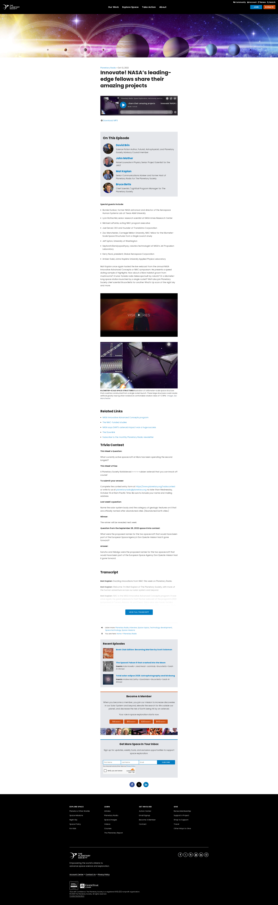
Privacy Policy (130, 766)
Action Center (145, 811)
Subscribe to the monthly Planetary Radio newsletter (128, 437)
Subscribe (166, 762)
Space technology (113, 630)
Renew (263, 2)
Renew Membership (182, 811)
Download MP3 (110, 120)
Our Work (113, 7)
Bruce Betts (123, 184)
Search (272, 2)
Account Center (77, 874)
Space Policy (75, 824)
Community (240, 2)
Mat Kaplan (124, 171)
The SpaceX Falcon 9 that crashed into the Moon (140, 662)
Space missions (128, 630)
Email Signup (144, 815)
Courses (108, 828)
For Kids (73, 828)
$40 (160, 721)
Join (256, 7)
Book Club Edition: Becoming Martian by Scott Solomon (144, 649)
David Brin (123, 145)
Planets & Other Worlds (80, 811)
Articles (107, 811)
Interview (133, 627)
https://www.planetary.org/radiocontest (155, 486)
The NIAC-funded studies (115, 422)
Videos (107, 824)
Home (119, 633)
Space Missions (76, 815)
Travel (176, 824)
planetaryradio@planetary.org (131, 489)
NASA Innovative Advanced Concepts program (125, 417)
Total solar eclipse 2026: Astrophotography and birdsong (145, 675)
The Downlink (109, 432)
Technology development (161, 627)
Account (253, 2)
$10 (131, 721)
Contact (142, 824)
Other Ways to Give (182, 828)
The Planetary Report (113, 833)
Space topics (143, 627)
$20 (146, 721)
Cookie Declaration (77, 896)
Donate (269, 7)
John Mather (124, 158)
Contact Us (91, 874)
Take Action (149, 7)
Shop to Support (181, 820)
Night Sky (73, 820)
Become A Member (147, 820)
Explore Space (130, 7)
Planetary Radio (108, 67)
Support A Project (181, 815)
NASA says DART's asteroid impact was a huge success (129, 427)
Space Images (110, 820)
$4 (116, 721)
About (162, 7)
